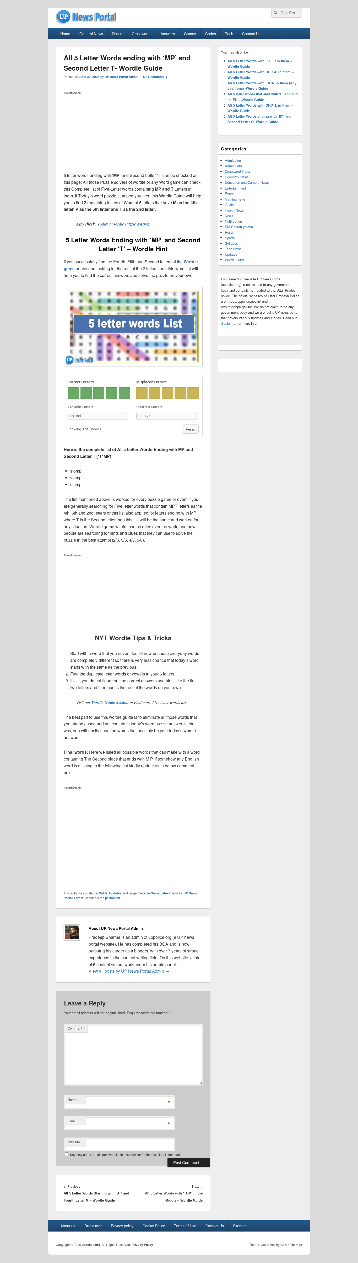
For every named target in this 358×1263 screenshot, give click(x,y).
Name (72, 1099)
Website (74, 1141)
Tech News (233, 248)
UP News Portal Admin (121, 76)
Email (72, 1120)
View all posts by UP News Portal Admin (129, 971)
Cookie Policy (154, 1225)
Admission (233, 160)
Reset (190, 429)
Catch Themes (291, 1244)
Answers (168, 33)
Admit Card (233, 165)
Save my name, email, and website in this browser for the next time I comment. (125, 1154)
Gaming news (235, 199)
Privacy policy (122, 1225)
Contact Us (251, 33)
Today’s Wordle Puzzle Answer (123, 224)
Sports (230, 237)
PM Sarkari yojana (239, 226)
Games (190, 33)
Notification (233, 221)
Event (229, 193)
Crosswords (141, 33)
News (229, 215)
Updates (115, 893)
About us (68, 1225)
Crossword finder (237, 171)
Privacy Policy (142, 1244)
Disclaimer (93, 1225)
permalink (112, 897)
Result (117, 33)
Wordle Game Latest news (158, 893)
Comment (76, 1028)
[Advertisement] (133, 133)
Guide (103, 893)
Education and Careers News (247, 182)
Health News (234, 210)
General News (91, 33)
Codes (210, 33)
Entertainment (235, 188)
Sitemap (240, 1225)
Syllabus (231, 243)
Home (65, 33)
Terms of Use (185, 1225)
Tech (229, 33)
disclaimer (228, 323)
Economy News (237, 176)
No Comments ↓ (155, 76)
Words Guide (235, 259)
